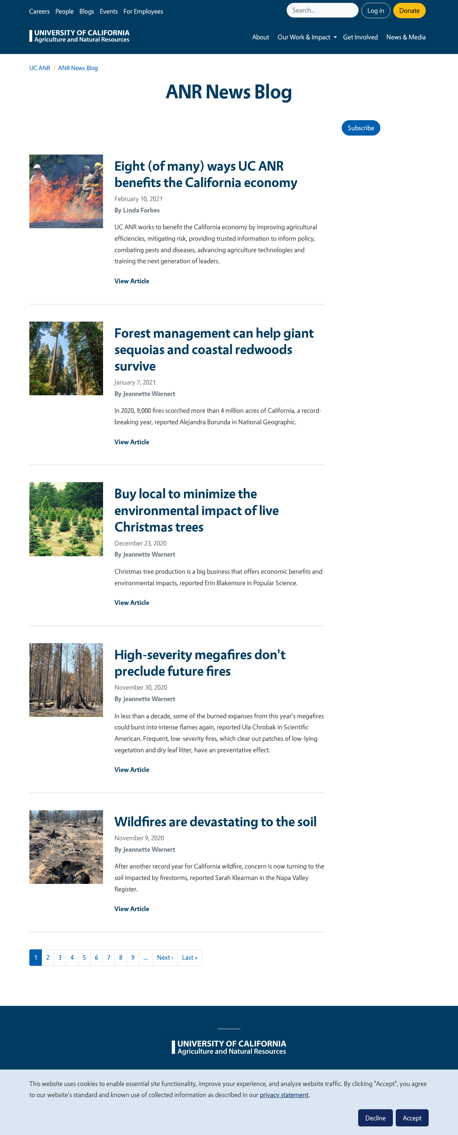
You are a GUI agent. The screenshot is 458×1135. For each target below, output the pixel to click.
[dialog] (229, 1102)
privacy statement (284, 1094)
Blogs (86, 11)
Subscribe (361, 127)
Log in (375, 10)
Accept (412, 1118)
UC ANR (39, 68)
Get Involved (360, 37)
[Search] (354, 10)
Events (109, 11)
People (64, 11)
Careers (39, 11)
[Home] (79, 37)
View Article (131, 281)
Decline (375, 1118)
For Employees (143, 11)
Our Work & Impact (304, 37)
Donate (409, 10)
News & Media (406, 37)
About (260, 37)
